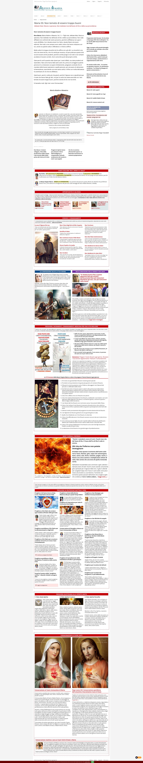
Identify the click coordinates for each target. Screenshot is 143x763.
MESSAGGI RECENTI (98, 32)
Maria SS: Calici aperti (93, 90)
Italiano (91, 760)
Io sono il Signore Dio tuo (42, 225)
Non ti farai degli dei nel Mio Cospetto (71, 225)
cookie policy (87, 762)
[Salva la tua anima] (48, 10)
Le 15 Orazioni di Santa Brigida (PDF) (84, 203)
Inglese (95, 760)
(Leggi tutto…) (75, 700)
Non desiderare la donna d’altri (94, 246)
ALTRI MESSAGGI (93, 82)
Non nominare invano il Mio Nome (70, 238)
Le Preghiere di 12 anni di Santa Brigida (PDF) (102, 203)
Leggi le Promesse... (39, 208)
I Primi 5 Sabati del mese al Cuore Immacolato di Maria (65, 204)
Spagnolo (100, 760)
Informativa (106, 760)
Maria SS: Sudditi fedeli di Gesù (96, 98)
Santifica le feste (65, 231)
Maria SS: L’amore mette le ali (95, 102)
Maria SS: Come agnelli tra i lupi (96, 94)
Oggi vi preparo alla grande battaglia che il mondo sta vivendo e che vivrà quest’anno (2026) (97, 49)
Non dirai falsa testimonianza (94, 237)
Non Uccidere (64, 253)
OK (92, 762)
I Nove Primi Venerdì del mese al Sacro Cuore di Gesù (46, 204)
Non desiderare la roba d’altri (93, 253)
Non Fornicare (89, 225)
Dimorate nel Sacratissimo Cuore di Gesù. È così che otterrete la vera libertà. (97, 75)
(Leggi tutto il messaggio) (96, 319)
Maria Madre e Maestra (95, 87)
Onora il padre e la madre (67, 245)
